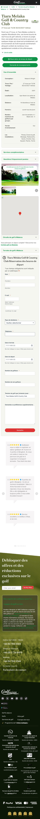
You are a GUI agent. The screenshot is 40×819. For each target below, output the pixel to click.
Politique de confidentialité (16, 807)
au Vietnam (25, 613)
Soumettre (20, 430)
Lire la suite (8, 52)
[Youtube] (12, 698)
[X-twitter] (7, 698)
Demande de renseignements (20, 65)
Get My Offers (28, 587)
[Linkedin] (16, 698)
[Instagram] (21, 698)
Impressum (29, 807)
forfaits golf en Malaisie (9, 245)
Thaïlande (17, 613)
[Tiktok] (26, 698)
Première (7, 281)
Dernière (7, 288)
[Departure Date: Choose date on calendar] (32, 359)
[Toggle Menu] (36, 2)
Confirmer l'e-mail (10, 311)
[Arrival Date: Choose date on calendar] (32, 345)
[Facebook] (2, 698)
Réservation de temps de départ (21, 59)
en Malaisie (15, 615)
